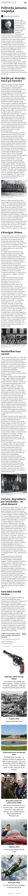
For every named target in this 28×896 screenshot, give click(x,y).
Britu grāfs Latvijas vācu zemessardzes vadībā (14, 802)
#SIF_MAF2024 (5, 646)
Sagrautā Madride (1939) (14, 721)
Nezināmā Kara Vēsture (17, 646)
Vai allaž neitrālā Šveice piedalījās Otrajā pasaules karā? (14, 886)
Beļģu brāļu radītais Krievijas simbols (14, 678)
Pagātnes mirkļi (14, 719)
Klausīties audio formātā (10, 16)
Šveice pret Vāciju (14, 883)
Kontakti (18, 893)
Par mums (10, 893)
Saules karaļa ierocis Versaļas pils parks (14, 753)
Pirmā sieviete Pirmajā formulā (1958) (14, 850)
